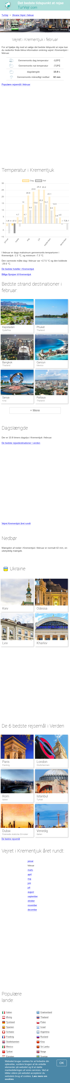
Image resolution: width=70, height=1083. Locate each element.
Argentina (44, 1032)
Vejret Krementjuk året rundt (16, 523)
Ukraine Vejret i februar (23, 15)
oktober (31, 901)
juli (29, 887)
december (32, 909)
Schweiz (10, 1032)
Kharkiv (42, 643)
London (42, 762)
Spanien (10, 1027)
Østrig (9, 1017)
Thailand (44, 1017)
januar (30, 861)
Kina (42, 1041)
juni (29, 883)
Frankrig (6, 765)
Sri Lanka (44, 1046)
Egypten (10, 1056)
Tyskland (10, 1022)
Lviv (5, 643)
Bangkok (7, 362)
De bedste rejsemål (11, 839)
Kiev (5, 608)
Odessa (42, 608)
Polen (43, 1022)
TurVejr (5, 15)
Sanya (5, 397)
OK (61, 1063)
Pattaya (41, 397)
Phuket (41, 327)
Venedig (42, 831)
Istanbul (42, 796)
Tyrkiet (40, 799)
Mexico (9, 1046)
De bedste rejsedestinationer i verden (21, 443)
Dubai (6, 831)
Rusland (44, 1037)
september (33, 896)
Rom (5, 796)
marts (30, 870)
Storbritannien (43, 765)
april (30, 874)
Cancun (41, 362)
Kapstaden (8, 327)
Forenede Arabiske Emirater (15, 834)
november (32, 905)
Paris (5, 762)
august (31, 892)
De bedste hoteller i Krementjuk (18, 269)
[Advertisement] (35, 123)
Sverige (44, 1056)
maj (29, 879)
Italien (5, 799)
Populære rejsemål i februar (16, 84)
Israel (43, 1027)
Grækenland (46, 1012)
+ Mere (35, 410)
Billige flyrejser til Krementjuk (16, 274)
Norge (43, 1051)
